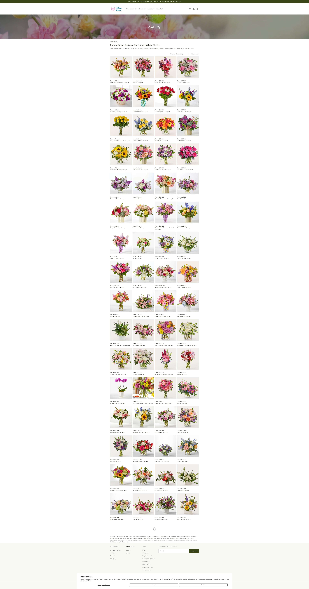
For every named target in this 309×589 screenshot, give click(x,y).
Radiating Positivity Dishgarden (120, 345)
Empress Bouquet (138, 199)
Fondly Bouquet (137, 258)
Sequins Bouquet (138, 82)
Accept (154, 585)
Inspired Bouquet (182, 461)
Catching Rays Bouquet (184, 111)
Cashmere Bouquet (183, 490)
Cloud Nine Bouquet (183, 199)
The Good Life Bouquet (184, 519)
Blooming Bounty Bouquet (118, 111)
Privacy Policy (88, 581)
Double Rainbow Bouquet (140, 111)
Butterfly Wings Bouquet (140, 140)
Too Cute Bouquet (138, 519)
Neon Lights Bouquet (161, 140)
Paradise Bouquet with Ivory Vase (165, 199)
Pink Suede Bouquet (139, 345)
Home (111, 41)
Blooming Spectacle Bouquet (164, 374)
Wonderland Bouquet (183, 316)
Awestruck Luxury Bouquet (185, 548)
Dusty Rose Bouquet (183, 82)
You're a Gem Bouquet (184, 140)
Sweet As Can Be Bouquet (185, 169)
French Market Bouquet (140, 490)
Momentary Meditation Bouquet (187, 345)
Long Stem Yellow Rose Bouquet (120, 140)
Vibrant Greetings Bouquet (118, 490)
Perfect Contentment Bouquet (119, 82)
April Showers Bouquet (140, 287)
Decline (203, 585)
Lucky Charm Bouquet (184, 287)
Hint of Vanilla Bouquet (184, 258)
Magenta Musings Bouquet (118, 228)
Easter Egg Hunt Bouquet (163, 316)
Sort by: (172, 54)
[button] (142, 8)
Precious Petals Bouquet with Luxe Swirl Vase (165, 228)
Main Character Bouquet (162, 82)
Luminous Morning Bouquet (118, 169)
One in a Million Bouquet (117, 199)
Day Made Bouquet (138, 374)
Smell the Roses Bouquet (140, 461)
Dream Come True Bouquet (163, 403)
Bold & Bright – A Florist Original (143, 403)
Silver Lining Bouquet (117, 258)
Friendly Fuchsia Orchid (117, 403)
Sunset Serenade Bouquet (140, 169)
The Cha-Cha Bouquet (116, 287)
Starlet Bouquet (182, 403)
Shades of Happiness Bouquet (164, 345)
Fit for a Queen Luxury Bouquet (142, 548)
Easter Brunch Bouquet (162, 258)
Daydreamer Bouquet (161, 432)
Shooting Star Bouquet (162, 461)
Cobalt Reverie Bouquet (184, 228)
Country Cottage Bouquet (118, 374)
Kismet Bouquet (182, 374)
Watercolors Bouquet (139, 228)
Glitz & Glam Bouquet (161, 490)
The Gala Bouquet (115, 461)
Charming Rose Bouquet (162, 111)
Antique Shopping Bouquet (163, 287)
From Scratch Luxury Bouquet (119, 548)
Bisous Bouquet (115, 316)
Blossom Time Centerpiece (141, 316)
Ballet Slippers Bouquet (117, 432)
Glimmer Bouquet (182, 432)
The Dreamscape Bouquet (163, 169)
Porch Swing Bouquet (117, 519)
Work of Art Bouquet (161, 519)
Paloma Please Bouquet (162, 548)
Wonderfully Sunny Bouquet (141, 432)
